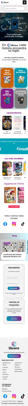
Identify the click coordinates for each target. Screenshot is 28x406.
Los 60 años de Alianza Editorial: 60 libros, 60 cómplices (12, 256)
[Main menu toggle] (24, 2)
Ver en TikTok (14, 206)
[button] (12, 39)
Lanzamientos (14, 112)
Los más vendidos (14, 158)
